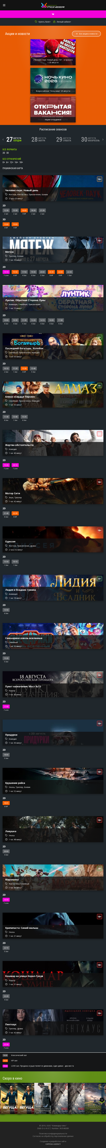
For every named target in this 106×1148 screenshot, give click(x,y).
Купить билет (45, 22)
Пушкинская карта (13, 168)
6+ (7, 162)
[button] (3, 139)
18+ (21, 162)
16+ (16, 162)
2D (4, 152)
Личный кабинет (64, 22)
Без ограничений (12, 159)
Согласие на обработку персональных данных (53, 1136)
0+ (4, 162)
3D (7, 152)
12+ (11, 162)
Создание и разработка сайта (53, 1142)
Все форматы (10, 149)
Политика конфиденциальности (53, 1133)
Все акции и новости (88, 33)
